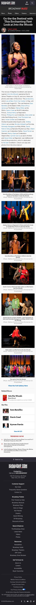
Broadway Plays (18, 505)
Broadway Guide (18, 547)
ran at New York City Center (15, 101)
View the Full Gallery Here (18, 386)
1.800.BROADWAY (21, 473)
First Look (12, 29)
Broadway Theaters (18, 550)
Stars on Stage (18, 508)
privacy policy (30, 594)
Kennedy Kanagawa (8, 126)
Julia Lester (29, 115)
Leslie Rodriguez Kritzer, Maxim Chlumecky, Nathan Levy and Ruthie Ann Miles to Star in (18, 451)
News (3, 13)
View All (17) (18, 431)
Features (24, 13)
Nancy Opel (12, 133)
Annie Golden (10, 119)
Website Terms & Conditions (18, 579)
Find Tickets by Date (18, 500)
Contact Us (17, 471)
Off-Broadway (18, 518)
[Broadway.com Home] (8, 3)
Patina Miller (20, 108)
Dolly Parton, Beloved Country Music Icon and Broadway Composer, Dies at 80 (18, 440)
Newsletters (18, 544)
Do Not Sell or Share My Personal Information (18, 592)
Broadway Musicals (18, 502)
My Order (18, 487)
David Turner (27, 131)
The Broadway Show (18, 529)
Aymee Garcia (15, 136)
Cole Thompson (23, 117)
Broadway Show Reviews (18, 555)
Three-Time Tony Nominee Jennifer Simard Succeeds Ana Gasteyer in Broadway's (16, 445)
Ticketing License (18, 587)
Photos (10, 13)
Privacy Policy (18, 577)
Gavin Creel (10, 110)
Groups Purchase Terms (18, 584)
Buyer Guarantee (18, 571)
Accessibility (18, 568)
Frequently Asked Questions (18, 489)
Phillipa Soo (11, 115)
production (29, 99)
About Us (18, 563)
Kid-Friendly (18, 510)
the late (5, 143)
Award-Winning (18, 516)
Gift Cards (18, 552)
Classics (18, 513)
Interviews (33, 13)
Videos (17, 13)
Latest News (18, 531)
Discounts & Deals (18, 521)
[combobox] (31, 3)
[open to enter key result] (32, 3)
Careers (18, 565)
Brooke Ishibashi (20, 124)
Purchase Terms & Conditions (18, 582)
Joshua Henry (11, 113)
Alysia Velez (8, 138)
